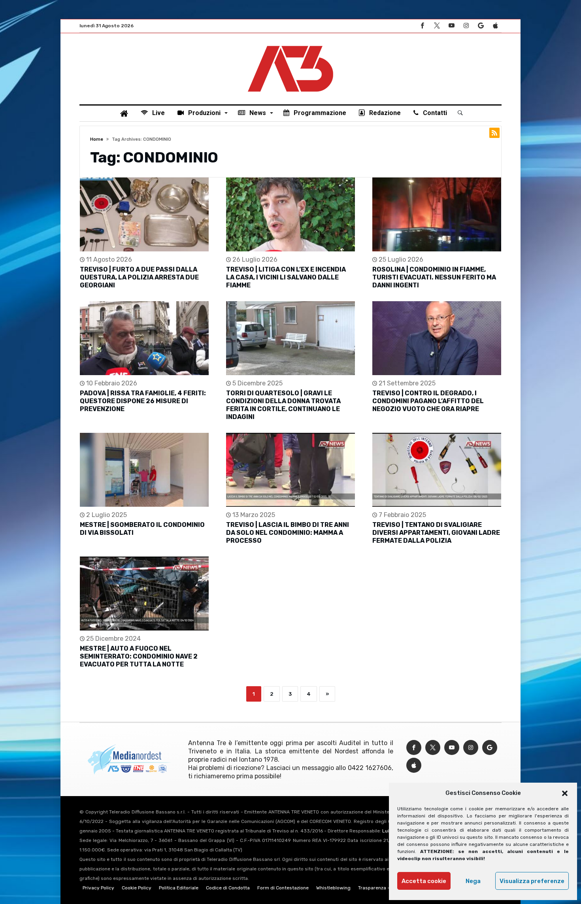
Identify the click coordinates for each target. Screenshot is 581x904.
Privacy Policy (98, 888)
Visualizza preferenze (532, 881)
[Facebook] (422, 25)
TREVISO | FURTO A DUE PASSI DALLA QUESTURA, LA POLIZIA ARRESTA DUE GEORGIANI (139, 277)
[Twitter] (436, 25)
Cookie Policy (136, 888)
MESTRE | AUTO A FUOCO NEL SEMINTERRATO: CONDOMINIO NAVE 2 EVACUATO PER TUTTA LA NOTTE (139, 656)
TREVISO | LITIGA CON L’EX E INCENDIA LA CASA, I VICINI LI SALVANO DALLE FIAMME (286, 277)
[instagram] (466, 25)
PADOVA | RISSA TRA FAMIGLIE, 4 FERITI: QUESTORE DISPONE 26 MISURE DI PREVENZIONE (143, 401)
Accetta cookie (424, 881)
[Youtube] (451, 25)
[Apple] (495, 25)
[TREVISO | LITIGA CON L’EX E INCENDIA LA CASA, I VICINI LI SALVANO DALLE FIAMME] (290, 214)
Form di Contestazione (283, 888)
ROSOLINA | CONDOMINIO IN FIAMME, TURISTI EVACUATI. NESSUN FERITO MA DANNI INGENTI (434, 277)
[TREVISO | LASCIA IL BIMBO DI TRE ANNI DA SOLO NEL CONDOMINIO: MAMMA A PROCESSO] (290, 470)
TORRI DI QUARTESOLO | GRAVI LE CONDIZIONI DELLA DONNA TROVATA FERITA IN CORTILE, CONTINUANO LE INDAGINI (283, 405)
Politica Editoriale (178, 888)
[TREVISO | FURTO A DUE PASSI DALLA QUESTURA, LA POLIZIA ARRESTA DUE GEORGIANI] (144, 214)
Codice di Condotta (228, 888)
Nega (473, 881)
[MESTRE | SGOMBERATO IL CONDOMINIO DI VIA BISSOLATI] (144, 470)
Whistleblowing (333, 888)
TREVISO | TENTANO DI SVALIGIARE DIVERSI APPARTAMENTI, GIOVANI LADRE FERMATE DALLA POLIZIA (436, 532)
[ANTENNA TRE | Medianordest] (290, 45)
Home (96, 139)
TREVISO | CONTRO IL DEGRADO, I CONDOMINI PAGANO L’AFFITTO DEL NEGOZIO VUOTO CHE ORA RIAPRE (428, 401)
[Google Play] (480, 25)
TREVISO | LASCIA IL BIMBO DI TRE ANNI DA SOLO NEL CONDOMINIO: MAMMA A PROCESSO (287, 532)
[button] (565, 793)
